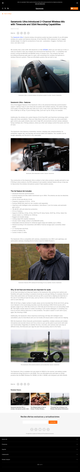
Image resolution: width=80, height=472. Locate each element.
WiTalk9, (45, 49)
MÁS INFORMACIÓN (40, 3)
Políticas (39, 433)
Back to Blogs (7, 13)
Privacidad (45, 433)
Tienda (11, 8)
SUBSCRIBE (53, 422)
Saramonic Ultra (18, 37)
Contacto (75, 8)
